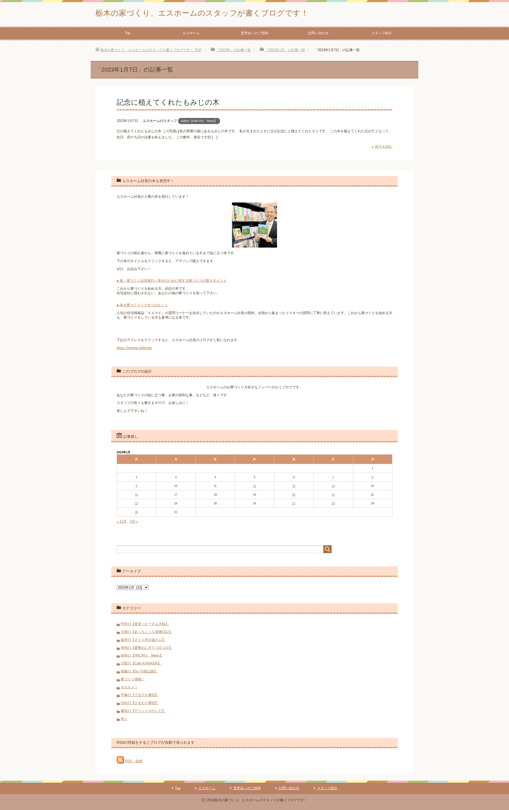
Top (127, 33)
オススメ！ (129, 687)
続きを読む (383, 146)
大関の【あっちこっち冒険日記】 (146, 632)
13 (293, 485)
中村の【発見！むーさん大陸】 (145, 624)
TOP (151, 50)
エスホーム (191, 33)
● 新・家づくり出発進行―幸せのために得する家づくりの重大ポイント (172, 281)
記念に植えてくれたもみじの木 (168, 102)
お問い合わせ (318, 33)
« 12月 (122, 521)
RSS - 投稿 (133, 761)
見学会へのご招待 (254, 33)
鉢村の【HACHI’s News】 (199, 120)
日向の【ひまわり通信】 (140, 703)
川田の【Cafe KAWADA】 (141, 663)
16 (136, 494)
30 (136, 512)
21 (333, 494)
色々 (124, 719)
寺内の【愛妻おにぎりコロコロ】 (146, 648)
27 (293, 503)
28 (333, 503)
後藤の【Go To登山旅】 (139, 671)
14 (333, 485)
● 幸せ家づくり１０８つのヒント (142, 305)
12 (254, 485)
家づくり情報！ (133, 679)
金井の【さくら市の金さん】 (143, 640)
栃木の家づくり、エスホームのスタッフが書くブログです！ (201, 13)
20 (293, 494)
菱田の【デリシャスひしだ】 (143, 711)
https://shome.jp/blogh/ (134, 348)
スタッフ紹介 (381, 33)
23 (136, 503)
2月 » (134, 521)
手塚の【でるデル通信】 (140, 695)
